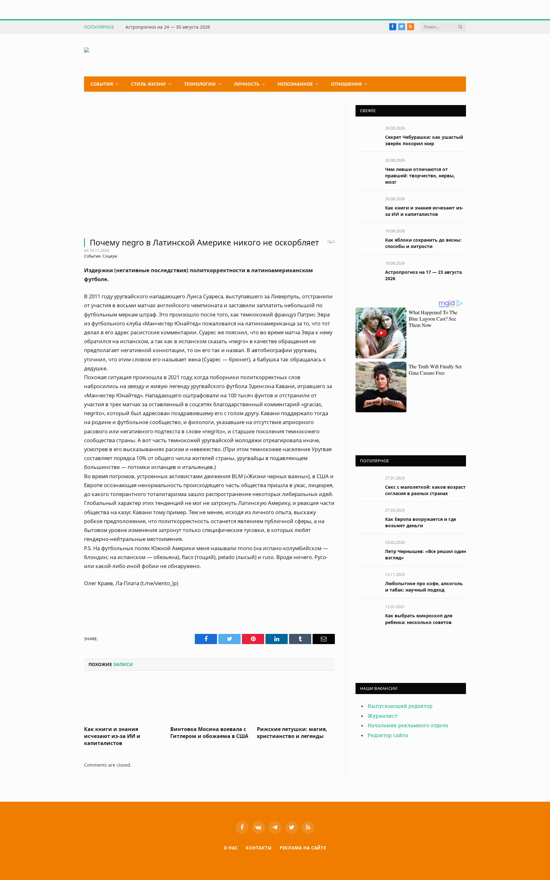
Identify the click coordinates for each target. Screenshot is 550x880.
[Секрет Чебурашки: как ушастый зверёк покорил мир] (367, 135)
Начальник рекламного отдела (408, 725)
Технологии (200, 84)
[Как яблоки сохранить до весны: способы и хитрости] (367, 238)
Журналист (383, 716)
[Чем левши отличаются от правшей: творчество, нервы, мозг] (367, 167)
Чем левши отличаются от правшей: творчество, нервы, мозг (420, 175)
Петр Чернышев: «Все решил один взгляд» (425, 554)
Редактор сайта (388, 735)
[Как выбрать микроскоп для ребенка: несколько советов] (367, 613)
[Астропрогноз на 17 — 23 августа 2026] (367, 270)
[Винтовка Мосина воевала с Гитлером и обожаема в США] (209, 700)
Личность (246, 84)
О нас (231, 848)
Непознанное (295, 84)
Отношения (346, 84)
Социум (109, 256)
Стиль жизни (148, 84)
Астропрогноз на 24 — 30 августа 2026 (167, 27)
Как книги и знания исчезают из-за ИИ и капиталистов (112, 736)
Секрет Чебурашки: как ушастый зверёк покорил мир (424, 140)
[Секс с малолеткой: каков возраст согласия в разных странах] (367, 485)
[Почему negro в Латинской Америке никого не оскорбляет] (209, 168)
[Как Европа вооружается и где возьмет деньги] (367, 517)
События (101, 84)
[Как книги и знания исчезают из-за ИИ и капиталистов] (123, 700)
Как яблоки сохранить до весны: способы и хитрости (423, 243)
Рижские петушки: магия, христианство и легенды (292, 733)
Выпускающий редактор (400, 706)
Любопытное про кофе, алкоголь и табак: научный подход (424, 586)
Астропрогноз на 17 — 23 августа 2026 (423, 275)
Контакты (258, 848)
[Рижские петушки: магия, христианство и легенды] (296, 700)
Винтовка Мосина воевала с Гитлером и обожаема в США (209, 733)
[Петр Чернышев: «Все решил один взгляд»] (367, 549)
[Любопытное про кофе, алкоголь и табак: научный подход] (367, 581)
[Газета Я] (132, 55)
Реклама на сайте (303, 848)
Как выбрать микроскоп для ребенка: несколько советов (418, 619)
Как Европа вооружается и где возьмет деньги (420, 522)
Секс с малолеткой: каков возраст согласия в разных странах (425, 490)
